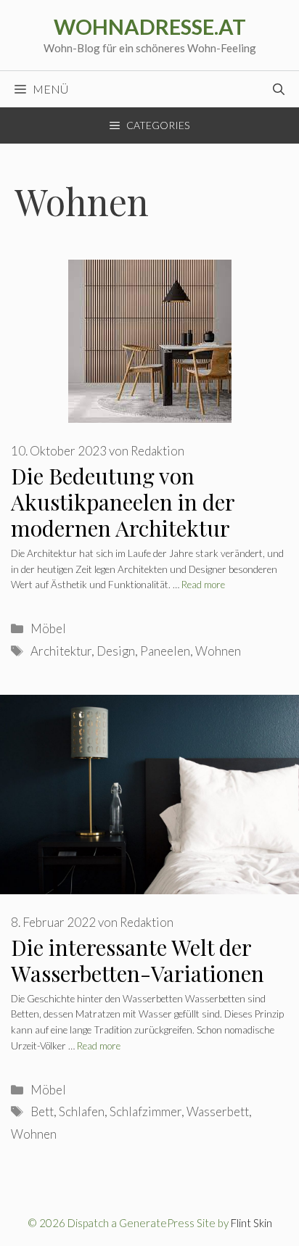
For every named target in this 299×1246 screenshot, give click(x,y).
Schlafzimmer (145, 1111)
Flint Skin (251, 1222)
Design (116, 651)
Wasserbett (218, 1111)
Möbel (48, 628)
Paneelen (165, 651)
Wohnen (218, 651)
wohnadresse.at (150, 26)
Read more (203, 584)
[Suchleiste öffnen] (278, 89)
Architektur (60, 651)
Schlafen (82, 1111)
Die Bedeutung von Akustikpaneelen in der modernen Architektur (122, 501)
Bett (42, 1111)
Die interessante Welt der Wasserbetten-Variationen (137, 960)
